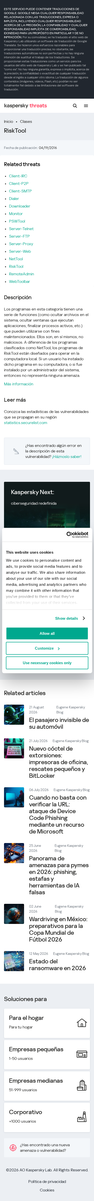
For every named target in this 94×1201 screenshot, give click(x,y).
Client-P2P (19, 183)
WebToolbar (19, 281)
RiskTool (16, 266)
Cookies (47, 1190)
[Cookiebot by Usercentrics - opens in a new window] (67, 535)
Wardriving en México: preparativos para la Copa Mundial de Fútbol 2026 (58, 929)
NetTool (16, 258)
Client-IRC (18, 176)
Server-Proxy (21, 243)
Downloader (19, 206)
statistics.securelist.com (25, 422)
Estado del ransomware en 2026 (57, 965)
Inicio (8, 121)
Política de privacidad (47, 1181)
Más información (18, 384)
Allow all (47, 633)
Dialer (14, 198)
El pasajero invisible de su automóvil (59, 723)
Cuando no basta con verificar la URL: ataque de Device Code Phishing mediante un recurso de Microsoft (57, 814)
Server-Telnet (21, 228)
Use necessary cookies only (47, 663)
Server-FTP (19, 236)
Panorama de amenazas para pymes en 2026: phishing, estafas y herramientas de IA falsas (59, 875)
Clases (26, 121)
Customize (44, 648)
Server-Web (20, 251)
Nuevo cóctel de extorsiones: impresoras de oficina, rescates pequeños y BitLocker (58, 762)
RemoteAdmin (21, 274)
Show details (66, 618)
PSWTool (17, 221)
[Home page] (25, 106)
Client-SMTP (20, 191)
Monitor (16, 213)
